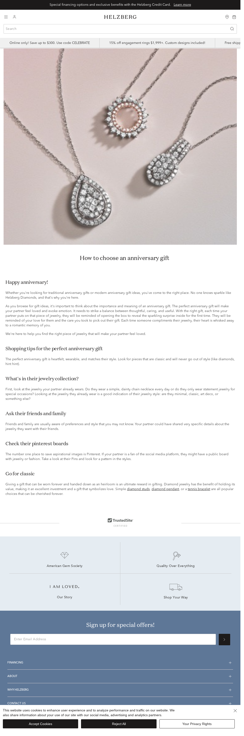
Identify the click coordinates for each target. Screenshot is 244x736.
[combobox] (120, 29)
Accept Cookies (40, 724)
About (12, 676)
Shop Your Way (176, 597)
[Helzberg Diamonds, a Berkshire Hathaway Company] (120, 17)
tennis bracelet (199, 489)
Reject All (119, 724)
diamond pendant (165, 489)
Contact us (16, 703)
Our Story (64, 597)
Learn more (182, 4)
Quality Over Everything (176, 566)
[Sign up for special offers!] (224, 639)
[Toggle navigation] (6, 17)
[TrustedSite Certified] (120, 522)
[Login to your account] (14, 17)
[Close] (235, 711)
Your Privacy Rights (197, 724)
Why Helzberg (18, 689)
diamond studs (138, 489)
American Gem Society (65, 566)
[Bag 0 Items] (234, 16)
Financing (15, 662)
